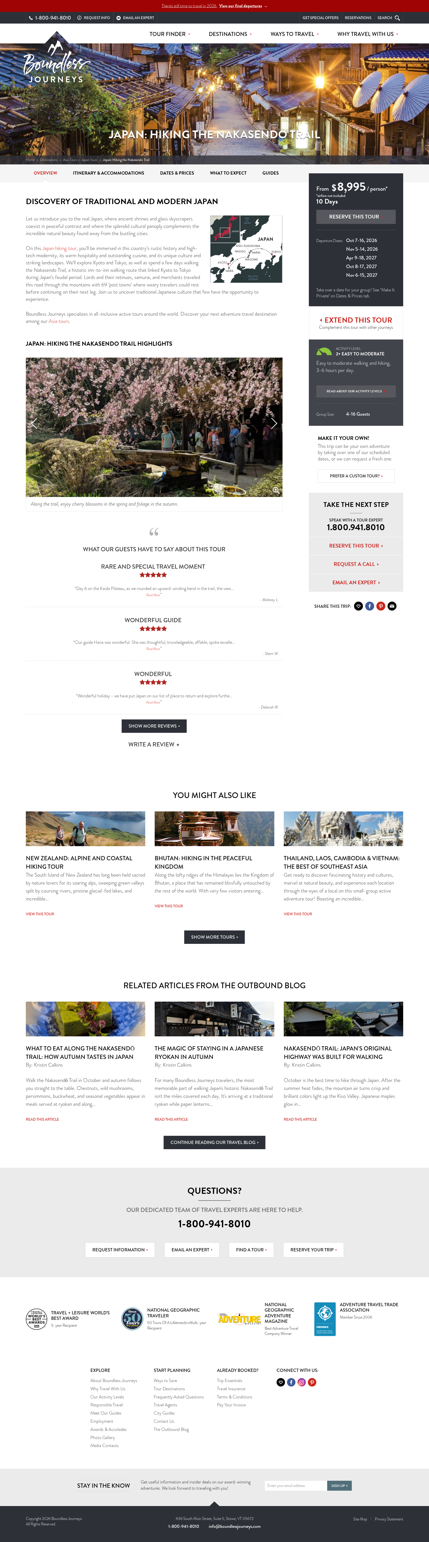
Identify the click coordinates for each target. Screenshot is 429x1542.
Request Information (118, 1250)
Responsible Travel (106, 1405)
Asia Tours (70, 159)
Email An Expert (354, 582)
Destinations (49, 159)
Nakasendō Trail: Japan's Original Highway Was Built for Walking (338, 1052)
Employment (101, 1421)
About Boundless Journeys (113, 1380)
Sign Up (338, 1485)
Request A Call (354, 564)
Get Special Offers (321, 18)
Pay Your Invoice (231, 1405)
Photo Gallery (102, 1437)
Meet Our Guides (105, 1413)
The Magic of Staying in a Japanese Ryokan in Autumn (209, 1052)
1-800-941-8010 (214, 1224)
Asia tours (59, 321)
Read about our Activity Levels (354, 391)
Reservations (358, 18)
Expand (276, 491)
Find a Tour (250, 1250)
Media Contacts (104, 1445)
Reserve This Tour (354, 217)
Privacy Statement (389, 1519)
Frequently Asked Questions (179, 1397)
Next (274, 423)
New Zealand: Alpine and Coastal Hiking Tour (79, 862)
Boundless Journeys (57, 61)
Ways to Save (165, 1380)
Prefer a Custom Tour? (355, 476)
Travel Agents (165, 1405)
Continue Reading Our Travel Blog (213, 1142)
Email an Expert (190, 1250)
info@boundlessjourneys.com (235, 1526)
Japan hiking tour (59, 248)
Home (30, 159)
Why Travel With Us (107, 1389)
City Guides (164, 1413)
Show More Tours (213, 937)
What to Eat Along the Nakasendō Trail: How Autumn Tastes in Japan (80, 1052)
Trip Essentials (229, 1380)
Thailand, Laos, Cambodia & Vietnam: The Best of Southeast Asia (342, 862)
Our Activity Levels (107, 1397)
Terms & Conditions (234, 1397)
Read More (153, 594)
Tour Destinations (169, 1389)
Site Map (360, 1519)
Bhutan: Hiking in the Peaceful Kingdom (203, 862)
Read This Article (42, 1119)
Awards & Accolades (108, 1429)
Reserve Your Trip (312, 1250)
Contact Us (164, 1421)
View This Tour (40, 914)
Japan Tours (90, 159)
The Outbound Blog (171, 1429)
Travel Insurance (231, 1389)
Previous (34, 423)
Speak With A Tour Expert (356, 525)
